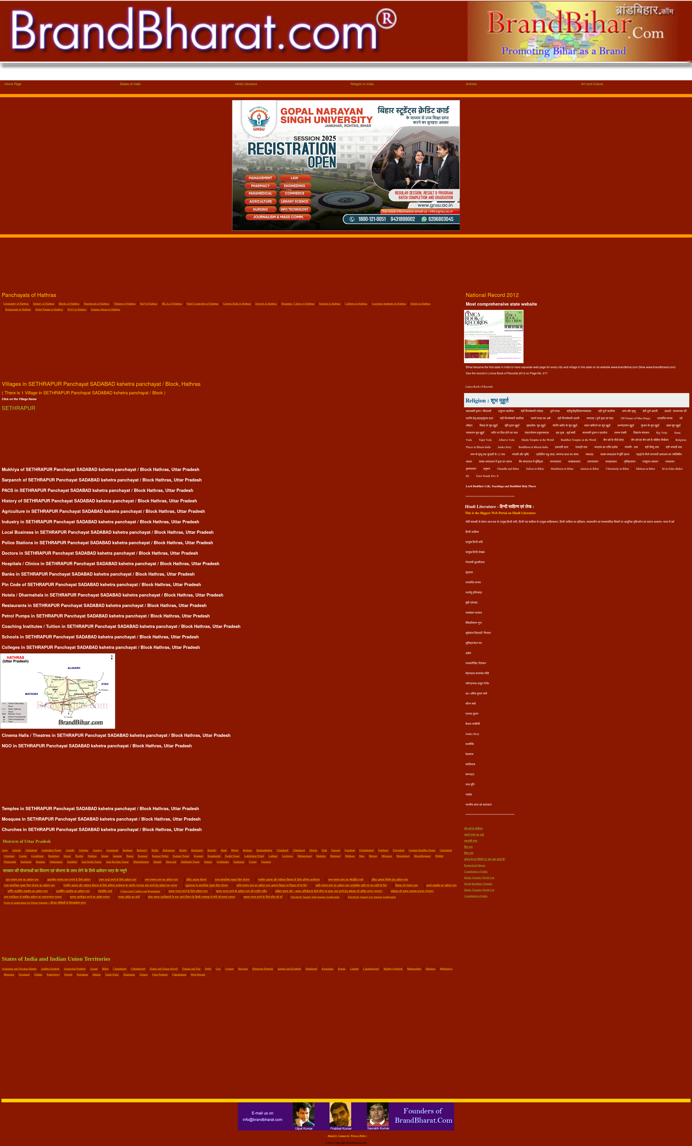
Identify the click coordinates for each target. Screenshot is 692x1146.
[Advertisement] (108, 263)
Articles (471, 83)
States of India (130, 83)
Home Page (13, 83)
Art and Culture (592, 83)
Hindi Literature (246, 83)
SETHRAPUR (18, 408)
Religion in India (362, 83)
